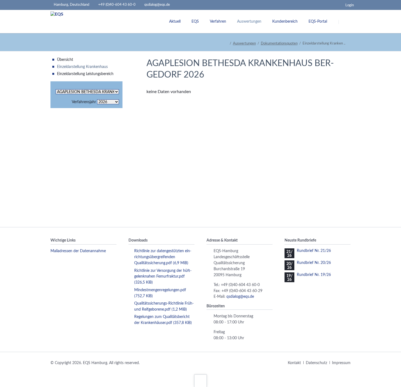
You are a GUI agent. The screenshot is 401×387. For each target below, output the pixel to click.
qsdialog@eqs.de (240, 297)
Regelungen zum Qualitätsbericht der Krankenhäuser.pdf (163, 320)
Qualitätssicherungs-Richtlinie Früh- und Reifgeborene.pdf (164, 306)
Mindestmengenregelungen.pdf (160, 293)
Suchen (346, 21)
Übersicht (65, 60)
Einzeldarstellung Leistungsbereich (85, 74)
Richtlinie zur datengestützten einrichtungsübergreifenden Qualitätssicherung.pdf (162, 257)
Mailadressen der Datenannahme (78, 251)
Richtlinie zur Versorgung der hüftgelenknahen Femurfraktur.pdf (162, 277)
